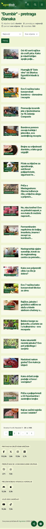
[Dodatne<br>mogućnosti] (41, 524)
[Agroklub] (8, 4)
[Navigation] (42, 4)
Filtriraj (5, 41)
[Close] (35, 4)
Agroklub (22, 521)
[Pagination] (31, 433)
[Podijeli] (34, 524)
